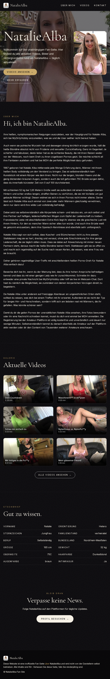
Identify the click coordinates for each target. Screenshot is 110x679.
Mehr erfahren (17, 80)
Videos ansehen (20, 72)
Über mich (68, 5)
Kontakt (100, 5)
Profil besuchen (55, 619)
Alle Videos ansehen (55, 475)
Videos (85, 5)
